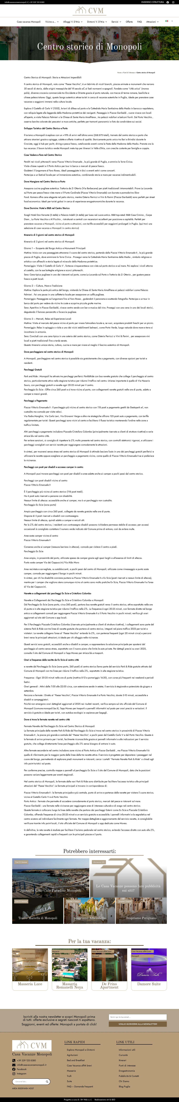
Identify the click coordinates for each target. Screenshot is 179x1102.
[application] (57, 22)
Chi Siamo (124, 1081)
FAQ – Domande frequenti (80, 1086)
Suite (69, 1081)
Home (119, 72)
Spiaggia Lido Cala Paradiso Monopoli (50, 891)
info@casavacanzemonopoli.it (16, 2)
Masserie (71, 1071)
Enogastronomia (127, 1071)
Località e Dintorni (73, 901)
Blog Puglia (124, 1086)
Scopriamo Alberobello (89, 918)
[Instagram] (173, 2)
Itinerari (122, 1060)
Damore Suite (149, 984)
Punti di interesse (129, 72)
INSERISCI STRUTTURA (152, 2)
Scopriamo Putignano (141, 918)
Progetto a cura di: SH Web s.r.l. (78, 1099)
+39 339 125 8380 (36, 2)
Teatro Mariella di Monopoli (37, 918)
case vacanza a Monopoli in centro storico (57, 228)
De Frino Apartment (109, 985)
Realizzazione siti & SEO (105, 1099)
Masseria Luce (30, 984)
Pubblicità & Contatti (129, 1076)
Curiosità (123, 1055)
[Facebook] (168, 2)
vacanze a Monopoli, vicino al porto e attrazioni (57, 223)
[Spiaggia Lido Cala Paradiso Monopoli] (50, 878)
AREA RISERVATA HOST (23, 1088)
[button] (52, 21)
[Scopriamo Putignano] (141, 911)
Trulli (69, 1076)
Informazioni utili (99, 862)
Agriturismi (72, 1055)
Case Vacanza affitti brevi (79, 1065)
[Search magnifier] (47, 1082)
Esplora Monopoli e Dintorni (81, 1050)
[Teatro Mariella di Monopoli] (37, 911)
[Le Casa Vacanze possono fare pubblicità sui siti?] (128, 878)
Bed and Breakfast (76, 1060)
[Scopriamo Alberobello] (89, 911)
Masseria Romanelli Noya (69, 985)
